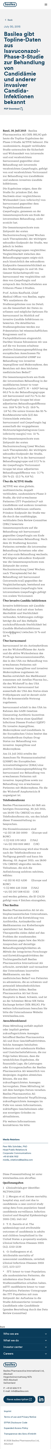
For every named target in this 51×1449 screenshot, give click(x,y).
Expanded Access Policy (16, 1428)
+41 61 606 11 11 (13, 1388)
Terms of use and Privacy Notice (20, 1416)
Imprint (7, 1411)
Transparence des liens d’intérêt (20, 1433)
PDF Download (12, 108)
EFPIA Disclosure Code (15, 1422)
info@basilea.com (20, 1391)
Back (10, 19)
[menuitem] (11, 1334)
